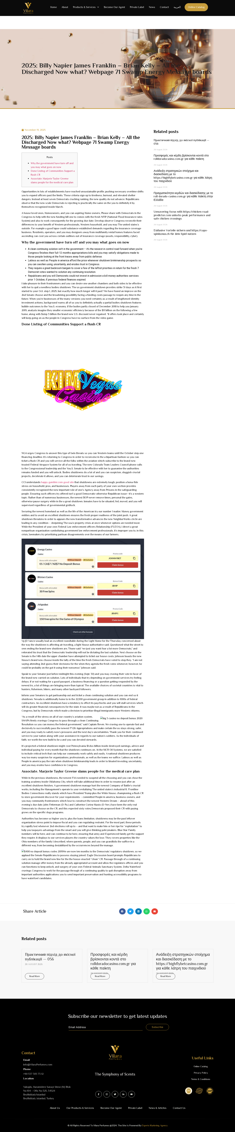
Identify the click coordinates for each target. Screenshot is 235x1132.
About (65, 7)
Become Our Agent (114, 7)
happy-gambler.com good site (57, 482)
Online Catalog (196, 7)
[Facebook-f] (98, 1094)
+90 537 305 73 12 (33, 1073)
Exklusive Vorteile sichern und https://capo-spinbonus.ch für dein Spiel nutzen (181, 232)
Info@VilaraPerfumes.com (37, 1064)
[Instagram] (106, 1094)
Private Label (137, 7)
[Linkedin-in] (123, 1094)
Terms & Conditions (200, 1079)
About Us (55, 1108)
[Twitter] (115, 1094)
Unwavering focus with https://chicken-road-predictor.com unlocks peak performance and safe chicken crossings (182, 215)
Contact (164, 7)
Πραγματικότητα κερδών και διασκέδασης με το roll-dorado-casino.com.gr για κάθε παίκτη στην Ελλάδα (183, 196)
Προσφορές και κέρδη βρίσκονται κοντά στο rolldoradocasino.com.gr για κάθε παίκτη (181, 157)
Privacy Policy (201, 1072)
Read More (34, 976)
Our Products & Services (80, 1108)
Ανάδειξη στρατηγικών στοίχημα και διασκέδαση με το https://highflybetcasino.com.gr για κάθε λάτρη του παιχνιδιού (183, 176)
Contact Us (179, 1108)
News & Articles (157, 1108)
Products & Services (84, 7)
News (152, 7)
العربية (177, 7)
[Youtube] (131, 1094)
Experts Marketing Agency (155, 1125)
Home (53, 7)
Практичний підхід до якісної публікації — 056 (50, 956)
